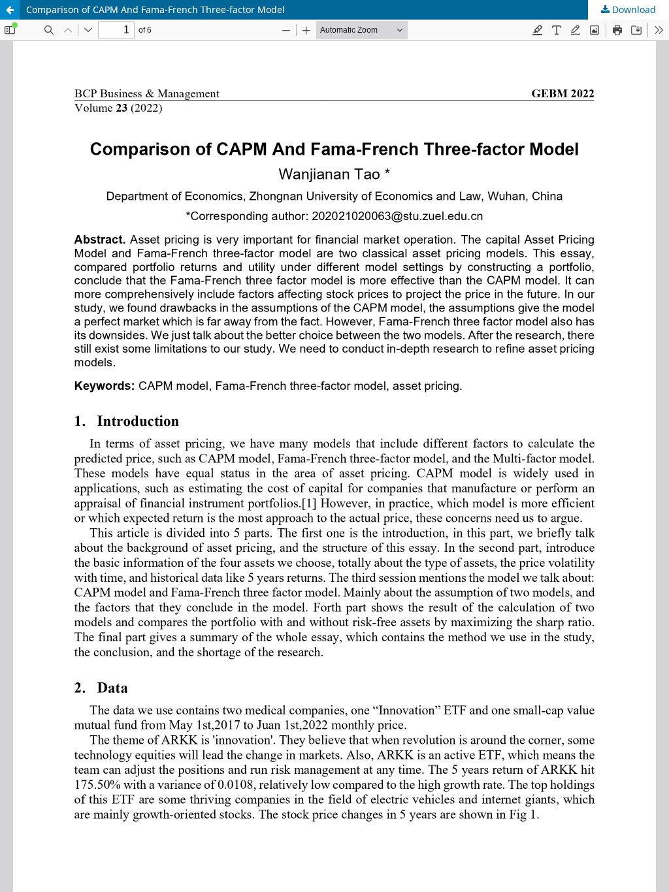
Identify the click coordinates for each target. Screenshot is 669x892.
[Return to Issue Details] (10, 10)
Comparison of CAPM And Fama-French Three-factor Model (155, 9)
